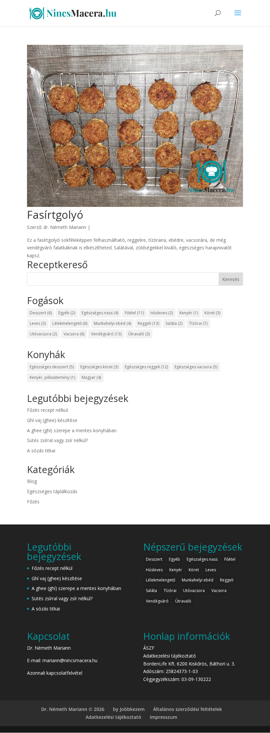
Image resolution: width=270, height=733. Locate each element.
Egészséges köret (99, 367)
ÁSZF (148, 648)
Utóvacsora (43, 334)
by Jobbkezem (129, 709)
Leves (38, 323)
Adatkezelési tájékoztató (169, 656)
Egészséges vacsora (196, 367)
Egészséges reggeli (146, 367)
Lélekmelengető (69, 323)
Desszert (41, 313)
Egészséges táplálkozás (52, 491)
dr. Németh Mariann (64, 227)
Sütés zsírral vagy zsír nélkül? (57, 440)
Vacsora (74, 334)
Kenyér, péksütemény (52, 377)
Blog (32, 481)
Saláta (174, 323)
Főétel (134, 313)
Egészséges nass (100, 313)
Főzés (33, 501)
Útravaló (139, 334)
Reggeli (148, 323)
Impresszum (163, 717)
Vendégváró (106, 334)
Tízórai (198, 323)
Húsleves (161, 313)
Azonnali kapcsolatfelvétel (54, 673)
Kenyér (188, 313)
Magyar (91, 377)
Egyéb (66, 313)
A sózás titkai (41, 450)
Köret (212, 313)
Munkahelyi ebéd (112, 323)
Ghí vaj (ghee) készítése (52, 420)
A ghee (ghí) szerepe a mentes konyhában (72, 430)
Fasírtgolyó (55, 214)
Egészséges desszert (52, 367)
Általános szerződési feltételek (187, 709)
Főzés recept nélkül (47, 410)
